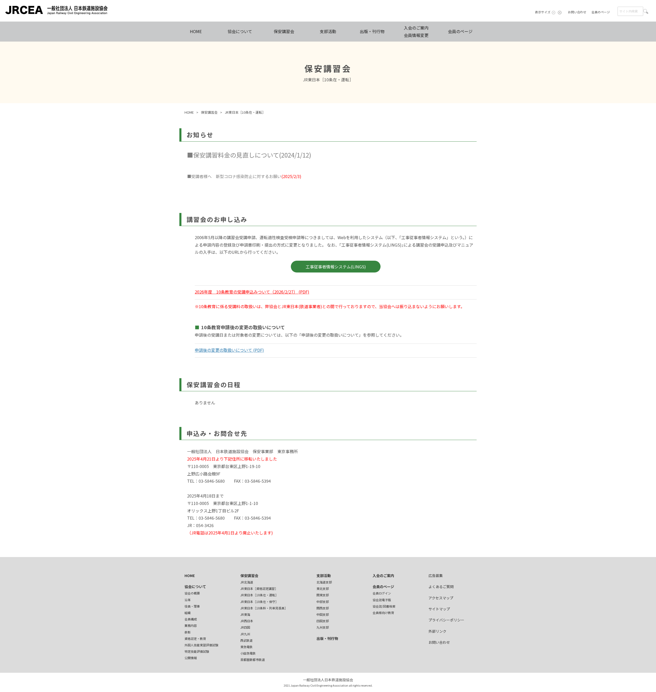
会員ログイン (382, 593)
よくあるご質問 (441, 586)
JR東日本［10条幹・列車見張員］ (264, 608)
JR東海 (245, 614)
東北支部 (322, 588)
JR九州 (245, 634)
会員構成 (190, 619)
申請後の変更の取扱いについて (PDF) (229, 350)
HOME (196, 31)
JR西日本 (246, 621)
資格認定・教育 (195, 638)
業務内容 (190, 625)
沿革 (187, 600)
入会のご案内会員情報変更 (416, 31)
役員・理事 (192, 606)
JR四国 (245, 627)
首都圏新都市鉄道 (252, 659)
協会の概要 (192, 593)
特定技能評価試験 (196, 651)
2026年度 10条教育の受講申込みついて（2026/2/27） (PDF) (252, 292)
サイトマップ (439, 608)
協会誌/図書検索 (384, 606)
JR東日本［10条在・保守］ (259, 601)
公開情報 (190, 658)
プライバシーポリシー (446, 619)
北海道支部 (324, 582)
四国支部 (322, 621)
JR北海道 (246, 582)
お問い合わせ (577, 12)
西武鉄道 (246, 640)
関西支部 (322, 608)
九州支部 (322, 627)
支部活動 (328, 31)
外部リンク (437, 631)
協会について (240, 31)
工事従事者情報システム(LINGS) (336, 267)
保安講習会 (284, 31)
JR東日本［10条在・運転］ (259, 595)
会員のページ (600, 12)
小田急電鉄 (248, 653)
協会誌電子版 (382, 600)
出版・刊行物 (372, 31)
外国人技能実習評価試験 (201, 645)
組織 (187, 612)
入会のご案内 (383, 575)
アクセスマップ (440, 597)
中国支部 (322, 614)
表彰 (187, 632)
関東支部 (322, 595)
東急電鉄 (246, 647)
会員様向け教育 (383, 612)
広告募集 (435, 575)
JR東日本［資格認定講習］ (259, 588)
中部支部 (322, 601)
